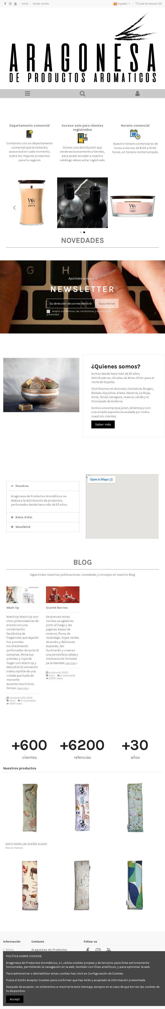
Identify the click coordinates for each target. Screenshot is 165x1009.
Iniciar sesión (41, 3)
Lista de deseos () (150, 3)
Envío (25, 3)
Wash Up (12, 608)
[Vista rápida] (36, 839)
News (13, 700)
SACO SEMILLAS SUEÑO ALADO (26, 844)
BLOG (82, 562)
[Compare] (30, 839)
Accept (15, 999)
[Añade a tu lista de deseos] (24, 839)
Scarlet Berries (57, 608)
